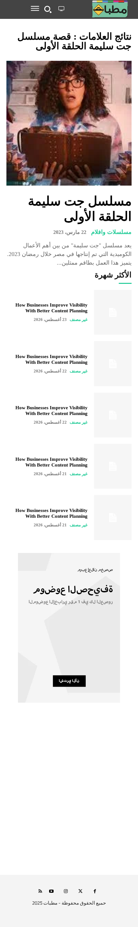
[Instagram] (66, 891)
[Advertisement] (69, 796)
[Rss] (40, 891)
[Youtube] (51, 891)
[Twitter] (80, 891)
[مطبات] (99, 9)
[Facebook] (94, 891)
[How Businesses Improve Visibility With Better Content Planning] (113, 312)
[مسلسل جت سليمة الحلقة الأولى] (69, 123)
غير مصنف (79, 319)
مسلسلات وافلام (111, 232)
